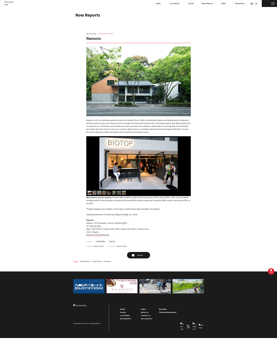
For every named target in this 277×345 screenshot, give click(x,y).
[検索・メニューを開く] (269, 3)
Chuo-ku (110, 34)
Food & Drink (102, 34)
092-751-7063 (95, 226)
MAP (124, 223)
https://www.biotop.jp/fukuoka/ (97, 235)
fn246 (126, 215)
